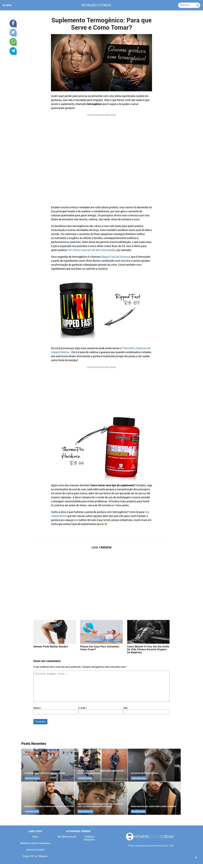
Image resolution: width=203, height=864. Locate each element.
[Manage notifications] (196, 857)
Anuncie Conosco (35, 849)
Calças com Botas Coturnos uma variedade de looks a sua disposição (100, 772)
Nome (37, 708)
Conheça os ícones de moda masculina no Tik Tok (48, 806)
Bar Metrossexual (67, 836)
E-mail (82, 708)
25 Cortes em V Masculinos (144, 773)
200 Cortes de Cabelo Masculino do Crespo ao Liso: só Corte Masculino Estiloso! (100, 805)
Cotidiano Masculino (89, 838)
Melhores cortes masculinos (35, 843)
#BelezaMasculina (32, 778)
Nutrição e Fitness (96, 5)
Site (125, 708)
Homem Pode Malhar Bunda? (50, 646)
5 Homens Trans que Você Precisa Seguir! (44, 773)
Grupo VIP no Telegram (35, 856)
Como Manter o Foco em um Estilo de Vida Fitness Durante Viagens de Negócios (148, 649)
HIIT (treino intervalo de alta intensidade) (91, 250)
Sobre (35, 836)
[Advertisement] (101, 139)
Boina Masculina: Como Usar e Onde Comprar (153, 806)
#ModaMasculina (84, 778)
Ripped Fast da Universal (115, 256)
